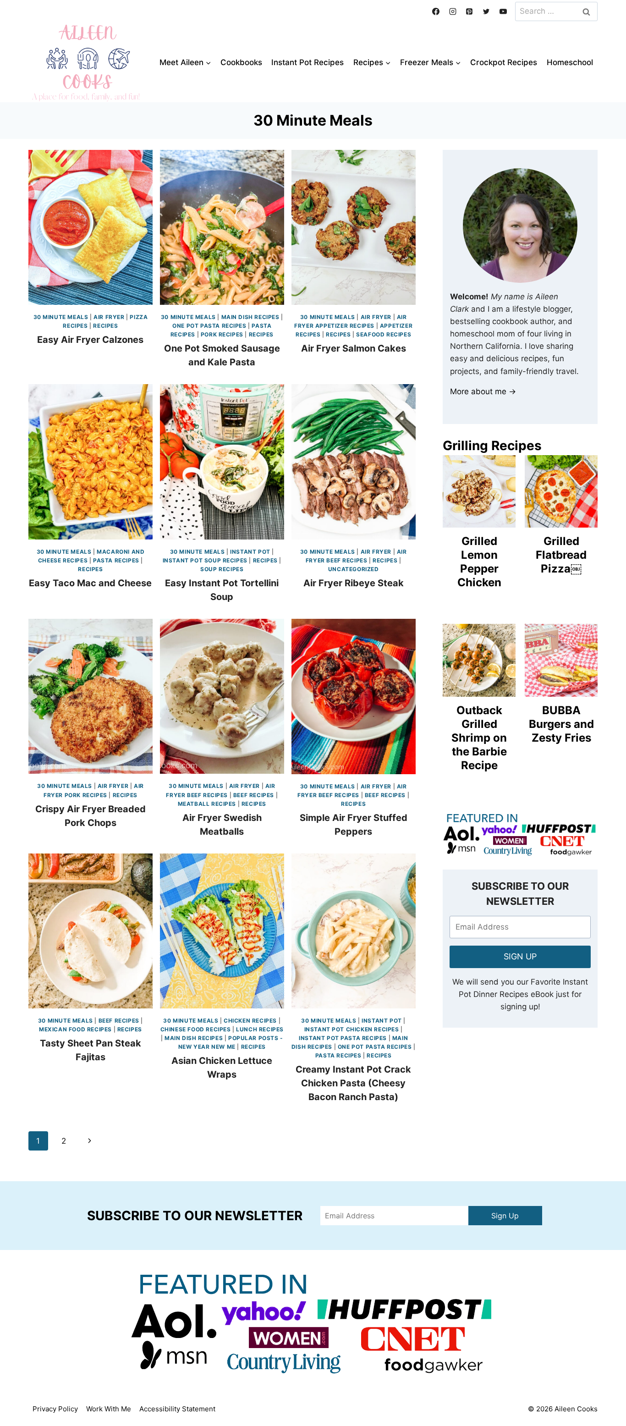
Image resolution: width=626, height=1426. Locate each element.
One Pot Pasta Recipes (209, 325)
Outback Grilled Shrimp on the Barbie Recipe (479, 738)
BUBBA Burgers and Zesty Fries (561, 724)
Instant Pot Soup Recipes (205, 560)
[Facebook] (435, 11)
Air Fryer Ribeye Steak (353, 583)
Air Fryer (108, 317)
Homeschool (570, 62)
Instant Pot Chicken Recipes (351, 1029)
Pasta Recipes (116, 560)
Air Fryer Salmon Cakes (353, 348)
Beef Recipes (253, 795)
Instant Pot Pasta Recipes (343, 1038)
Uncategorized (353, 569)
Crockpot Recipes (503, 62)
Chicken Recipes (250, 1020)
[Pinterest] (469, 11)
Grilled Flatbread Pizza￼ (561, 554)
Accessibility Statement (177, 1408)
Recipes (105, 325)
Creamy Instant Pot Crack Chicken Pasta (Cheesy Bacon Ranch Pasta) (353, 1083)
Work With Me (108, 1408)
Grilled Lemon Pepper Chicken (479, 561)
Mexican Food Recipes (75, 1029)
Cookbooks (241, 62)
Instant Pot (250, 551)
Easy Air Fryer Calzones (90, 339)
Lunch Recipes (260, 1029)
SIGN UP (520, 956)
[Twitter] (486, 11)
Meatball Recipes (207, 803)
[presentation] (90, 227)
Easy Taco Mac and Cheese (90, 583)
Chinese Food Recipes (195, 1029)
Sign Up (505, 1215)
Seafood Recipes (383, 334)
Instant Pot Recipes (307, 62)
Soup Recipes (221, 569)
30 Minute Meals (60, 317)
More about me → (483, 391)
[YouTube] (503, 11)
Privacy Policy (55, 1408)
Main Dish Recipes (250, 317)
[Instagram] (452, 11)
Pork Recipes (222, 334)
